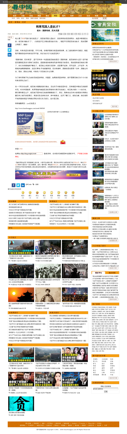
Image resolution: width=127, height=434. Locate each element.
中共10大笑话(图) (97, 261)
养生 (103, 351)
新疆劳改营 (112, 338)
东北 (38, 284)
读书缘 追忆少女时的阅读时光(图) (102, 59)
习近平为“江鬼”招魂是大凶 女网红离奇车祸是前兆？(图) (68, 207)
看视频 (63, 425)
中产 (106, 330)
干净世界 (31, 425)
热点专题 (96, 94)
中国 (44, 308)
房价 (103, 332)
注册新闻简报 (98, 383)
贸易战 (102, 309)
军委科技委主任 (75, 261)
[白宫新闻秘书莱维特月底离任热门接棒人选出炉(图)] (98, 114)
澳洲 (97, 345)
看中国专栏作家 (99, 356)
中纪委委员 (28, 284)
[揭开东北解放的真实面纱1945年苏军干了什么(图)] (48, 265)
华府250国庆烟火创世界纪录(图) (102, 227)
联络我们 (36, 423)
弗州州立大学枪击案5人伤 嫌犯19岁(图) (104, 229)
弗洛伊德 (94, 317)
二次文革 (18, 393)
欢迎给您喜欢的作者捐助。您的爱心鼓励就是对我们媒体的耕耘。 (36, 142)
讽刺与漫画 (34, 18)
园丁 (94, 368)
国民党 (109, 315)
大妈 (100, 332)
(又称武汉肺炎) (101, 307)
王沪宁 (116, 319)
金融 (20, 308)
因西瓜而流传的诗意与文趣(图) (101, 47)
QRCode (29, 184)
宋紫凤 (95, 359)
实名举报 (78, 284)
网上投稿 (28, 423)
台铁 (104, 311)
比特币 (99, 328)
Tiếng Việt (91, 423)
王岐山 (109, 317)
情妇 (93, 324)
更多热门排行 (113, 268)
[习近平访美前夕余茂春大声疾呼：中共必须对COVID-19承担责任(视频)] (48, 348)
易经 (93, 349)
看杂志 (56, 425)
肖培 (23, 284)
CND (20, 149)
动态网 (99, 425)
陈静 (103, 366)
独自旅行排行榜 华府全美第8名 (102, 234)
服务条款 (58, 423)
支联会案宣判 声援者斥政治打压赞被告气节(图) (112, 133)
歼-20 (69, 393)
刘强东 (96, 332)
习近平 (69, 284)
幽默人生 (97, 349)
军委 (82, 261)
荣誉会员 (76, 162)
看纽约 (70, 425)
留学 (115, 340)
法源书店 (49, 425)
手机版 (60, 34)
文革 (100, 351)
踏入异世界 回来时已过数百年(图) (102, 54)
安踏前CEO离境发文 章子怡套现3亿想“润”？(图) (24, 213)
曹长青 (104, 374)
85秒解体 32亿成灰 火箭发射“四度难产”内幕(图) (24, 224)
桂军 (103, 345)
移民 (108, 340)
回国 (102, 342)
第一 (41, 308)
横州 (14, 261)
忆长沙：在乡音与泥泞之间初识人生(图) (104, 222)
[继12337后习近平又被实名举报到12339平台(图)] (75, 265)
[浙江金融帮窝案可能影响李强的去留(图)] (21, 288)
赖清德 (113, 317)
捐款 (43, 423)
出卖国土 (94, 311)
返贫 (38, 393)
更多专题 (114, 106)
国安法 (94, 313)
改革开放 (75, 306)
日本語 (99, 423)
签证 (99, 342)
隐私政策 (66, 423)
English (74, 423)
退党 (113, 315)
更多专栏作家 (113, 378)
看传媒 (77, 425)
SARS (107, 338)
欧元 (110, 328)
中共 (41, 261)
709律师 (109, 334)
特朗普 (110, 307)
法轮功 (94, 336)
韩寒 (9, 39)
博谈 (55, 16)
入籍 (104, 342)
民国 (100, 345)
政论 (22, 18)
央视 (103, 340)
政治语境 (24, 393)
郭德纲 (13, 393)
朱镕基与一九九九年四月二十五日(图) (62, 224)
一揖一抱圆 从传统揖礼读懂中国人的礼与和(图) (112, 206)
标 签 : (11, 37)
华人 (106, 340)
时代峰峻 (46, 261)
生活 (88, 16)
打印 (76, 34)
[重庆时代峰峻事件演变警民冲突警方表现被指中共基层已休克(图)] (48, 241)
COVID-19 (40, 368)
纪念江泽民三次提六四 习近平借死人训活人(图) (24, 218)
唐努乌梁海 (112, 336)
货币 (103, 328)
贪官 (12, 415)
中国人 (73, 284)
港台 (47, 16)
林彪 (101, 347)
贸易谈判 (111, 319)
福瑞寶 (84, 425)
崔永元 (98, 322)
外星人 (94, 351)
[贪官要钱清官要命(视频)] (21, 397)
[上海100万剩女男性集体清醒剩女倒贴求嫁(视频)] (75, 348)
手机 (107, 349)
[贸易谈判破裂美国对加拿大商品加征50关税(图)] (98, 122)
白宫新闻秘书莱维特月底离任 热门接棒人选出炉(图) (112, 117)
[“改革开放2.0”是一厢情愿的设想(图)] (75, 288)
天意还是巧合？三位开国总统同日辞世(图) (105, 50)
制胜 (65, 393)
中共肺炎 (94, 307)
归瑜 (111, 361)
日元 (113, 328)
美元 (96, 328)
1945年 (42, 284)
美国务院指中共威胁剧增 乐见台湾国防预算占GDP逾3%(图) (112, 181)
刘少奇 (105, 347)
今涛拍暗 (105, 359)
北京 (93, 332)
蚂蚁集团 (16, 308)
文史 (80, 16)
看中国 (23, 8)
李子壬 (112, 372)
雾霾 (93, 334)
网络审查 (98, 336)
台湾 (113, 330)
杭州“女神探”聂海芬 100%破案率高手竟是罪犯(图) (66, 327)
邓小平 (98, 347)
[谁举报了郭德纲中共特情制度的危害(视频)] (21, 373)
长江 (97, 313)
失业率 (43, 393)
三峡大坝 (107, 311)
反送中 (112, 322)
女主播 (99, 340)
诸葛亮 (114, 347)
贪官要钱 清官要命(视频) (17, 412)
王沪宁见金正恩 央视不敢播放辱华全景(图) (64, 338)
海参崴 (109, 330)
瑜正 (94, 372)
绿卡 (107, 342)
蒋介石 (114, 345)
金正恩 (105, 317)
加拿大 (107, 326)
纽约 (63, 16)
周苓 (94, 366)
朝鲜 (103, 326)
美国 (39, 16)
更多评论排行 (113, 299)
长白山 (94, 338)
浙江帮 (24, 308)
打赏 (68, 34)
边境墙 (101, 319)
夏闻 (111, 363)
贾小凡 (95, 361)
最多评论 (98, 273)
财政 (100, 330)
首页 (14, 16)
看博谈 (17, 22)
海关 (93, 342)
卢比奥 (114, 307)
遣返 (96, 342)
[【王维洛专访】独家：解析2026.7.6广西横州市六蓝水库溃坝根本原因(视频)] (21, 241)
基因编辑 (97, 334)
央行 (113, 326)
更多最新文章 (113, 240)
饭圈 (50, 261)
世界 (72, 16)
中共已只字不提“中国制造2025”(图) (20, 210)
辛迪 (111, 374)
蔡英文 (116, 330)
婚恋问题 (73, 368)
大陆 (23, 16)
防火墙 (102, 334)
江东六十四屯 (105, 336)
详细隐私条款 (109, 2)
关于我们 (50, 423)
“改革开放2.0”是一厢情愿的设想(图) (74, 303)
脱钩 (71, 306)
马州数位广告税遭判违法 (100, 236)
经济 (79, 306)
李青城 (112, 370)
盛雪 (103, 368)
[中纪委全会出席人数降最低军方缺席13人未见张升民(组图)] (21, 265)
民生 (110, 342)
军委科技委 (67, 261)
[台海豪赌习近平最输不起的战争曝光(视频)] (75, 373)
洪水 (103, 313)
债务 (116, 326)
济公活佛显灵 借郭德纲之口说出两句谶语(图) (64, 315)
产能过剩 (48, 393)
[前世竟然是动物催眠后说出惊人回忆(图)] (98, 171)
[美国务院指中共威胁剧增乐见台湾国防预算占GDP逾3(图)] (98, 179)
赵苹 (111, 368)
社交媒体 (97, 326)
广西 (12, 261)
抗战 (106, 345)
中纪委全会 (14, 284)
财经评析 (43, 18)
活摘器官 (99, 311)
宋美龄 (94, 347)
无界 (105, 425)
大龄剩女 (67, 368)
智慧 (102, 349)
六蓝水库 (19, 261)
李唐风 (112, 366)
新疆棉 (112, 311)
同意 (118, 4)
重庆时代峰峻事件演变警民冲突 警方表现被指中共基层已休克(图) (112, 157)
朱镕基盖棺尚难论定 (15, 207)
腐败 (99, 324)
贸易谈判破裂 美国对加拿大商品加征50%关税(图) (112, 125)
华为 (96, 324)
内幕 (105, 322)
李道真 (104, 361)
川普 (107, 307)
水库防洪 (24, 261)
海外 (113, 342)
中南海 (102, 322)
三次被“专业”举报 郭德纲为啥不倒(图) (62, 215)
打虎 (104, 324)
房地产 (94, 330)
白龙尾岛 (98, 338)
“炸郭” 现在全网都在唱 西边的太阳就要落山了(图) (66, 213)
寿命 (97, 351)
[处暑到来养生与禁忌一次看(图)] (98, 187)
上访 (113, 334)
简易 (111, 359)
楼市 (97, 330)
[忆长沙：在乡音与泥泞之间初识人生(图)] (98, 139)
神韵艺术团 (40, 425)
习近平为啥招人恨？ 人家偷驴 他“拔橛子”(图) (64, 204)
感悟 (104, 349)
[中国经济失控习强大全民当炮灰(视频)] (48, 373)
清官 (15, 415)
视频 (104, 16)
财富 (103, 330)
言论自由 (94, 340)
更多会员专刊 (113, 61)
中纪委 (19, 284)
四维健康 (96, 374)
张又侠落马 (96, 101)
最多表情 (112, 273)
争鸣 (18, 18)
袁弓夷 (106, 313)
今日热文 (12, 237)
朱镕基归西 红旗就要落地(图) (18, 221)
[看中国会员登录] (105, 24)
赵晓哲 (85, 261)
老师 (47, 308)
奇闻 (96, 16)
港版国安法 (112, 313)
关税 (97, 319)
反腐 (102, 324)
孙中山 (110, 345)
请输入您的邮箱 (106, 386)
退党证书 (91, 425)
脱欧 (110, 326)
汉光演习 (94, 315)
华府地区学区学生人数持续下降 (102, 231)
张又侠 (111, 309)
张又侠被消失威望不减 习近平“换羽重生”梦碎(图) (25, 329)
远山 (103, 363)
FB (101, 326)
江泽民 (94, 322)
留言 (72, 34)
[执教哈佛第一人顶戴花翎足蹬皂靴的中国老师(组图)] (48, 288)
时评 (13, 18)
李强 (12, 308)
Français (82, 423)
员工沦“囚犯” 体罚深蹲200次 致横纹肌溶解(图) (24, 204)
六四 (114, 309)
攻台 (72, 393)
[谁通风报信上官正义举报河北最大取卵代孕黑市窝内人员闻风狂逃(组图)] (98, 195)
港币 (116, 328)
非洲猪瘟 (110, 332)
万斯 (104, 319)
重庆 (38, 261)
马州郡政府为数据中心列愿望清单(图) (104, 224)
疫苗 (100, 313)
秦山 (94, 370)
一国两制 (115, 324)
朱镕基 (22, 415)
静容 (103, 370)
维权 (105, 334)
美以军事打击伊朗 (98, 98)
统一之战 (77, 393)
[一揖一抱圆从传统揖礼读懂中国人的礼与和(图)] (98, 204)
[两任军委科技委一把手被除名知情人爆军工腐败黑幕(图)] (75, 241)
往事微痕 (99, 315)
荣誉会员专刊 (98, 44)
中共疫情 (53, 368)
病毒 (93, 309)
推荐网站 (22, 425)
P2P (117, 332)
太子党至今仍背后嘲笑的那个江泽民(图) (104, 263)
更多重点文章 (113, 212)
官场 (31, 16)
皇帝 (111, 347)
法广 (93, 326)
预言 (110, 349)
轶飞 (94, 363)
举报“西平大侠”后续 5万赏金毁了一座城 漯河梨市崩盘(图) (68, 321)
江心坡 (103, 338)
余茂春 (58, 368)
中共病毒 (47, 368)
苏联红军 (47, 284)
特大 (79, 34)
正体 (64, 34)
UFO (98, 317)
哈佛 (38, 308)
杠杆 (93, 328)
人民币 (106, 328)
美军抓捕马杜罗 (97, 103)
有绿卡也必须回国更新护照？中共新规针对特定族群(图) (27, 215)
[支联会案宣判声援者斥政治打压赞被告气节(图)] (98, 131)
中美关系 (66, 306)
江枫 (103, 372)
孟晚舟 (94, 319)
